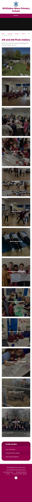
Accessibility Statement (21, 472)
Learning (10, 33)
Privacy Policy (15, 474)
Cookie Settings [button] (22, 474)
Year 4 (23, 33)
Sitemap (8, 474)
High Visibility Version (8, 472)
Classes (17, 33)
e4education (22, 470)
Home (3, 33)
